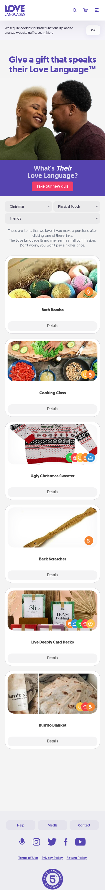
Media (52, 825)
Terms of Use (28, 858)
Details (52, 326)
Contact (84, 825)
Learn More (45, 33)
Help (20, 825)
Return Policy (77, 858)
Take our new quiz (52, 186)
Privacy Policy (52, 858)
